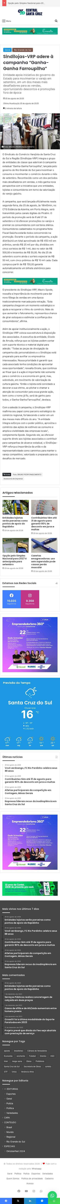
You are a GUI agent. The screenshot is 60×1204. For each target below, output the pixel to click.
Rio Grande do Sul (22, 50)
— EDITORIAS (11, 1089)
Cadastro (49, 1178)
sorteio (48, 1066)
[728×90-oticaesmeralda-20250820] (30, 31)
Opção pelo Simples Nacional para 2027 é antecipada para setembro (14, 560)
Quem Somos (12, 1178)
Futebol (32, 1056)
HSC (52, 1056)
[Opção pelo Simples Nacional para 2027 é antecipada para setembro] (15, 545)
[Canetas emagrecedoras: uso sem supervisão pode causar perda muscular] (44, 545)
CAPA (7, 1117)
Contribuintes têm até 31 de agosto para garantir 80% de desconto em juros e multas (44, 523)
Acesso (30, 1183)
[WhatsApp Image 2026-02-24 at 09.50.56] (30, 888)
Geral (7, 50)
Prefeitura (40, 1061)
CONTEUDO (10, 1122)
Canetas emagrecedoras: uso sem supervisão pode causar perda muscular (43, 561)
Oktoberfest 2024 (15, 1151)
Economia (8, 1056)
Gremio (43, 1056)
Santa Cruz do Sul (12, 1066)
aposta (7, 1051)
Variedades (12, 1113)
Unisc (14, 1072)
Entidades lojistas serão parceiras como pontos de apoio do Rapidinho (15, 522)
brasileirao (18, 1051)
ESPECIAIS (9, 1146)
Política (10, 1108)
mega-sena (17, 1061)
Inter (6, 1061)
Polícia (9, 1103)
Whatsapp (36, 1168)
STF (6, 1072)
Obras (28, 1061)
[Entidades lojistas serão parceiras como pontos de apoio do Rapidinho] (15, 507)
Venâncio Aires (27, 1072)
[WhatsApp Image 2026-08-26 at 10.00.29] (30, 644)
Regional (10, 1136)
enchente (21, 1056)
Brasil (9, 1127)
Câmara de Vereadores (37, 1051)
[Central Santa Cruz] (30, 12)
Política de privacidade (32, 1178)
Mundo (10, 1132)
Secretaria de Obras (32, 1066)
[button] (52, 1195)
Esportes (11, 1094)
